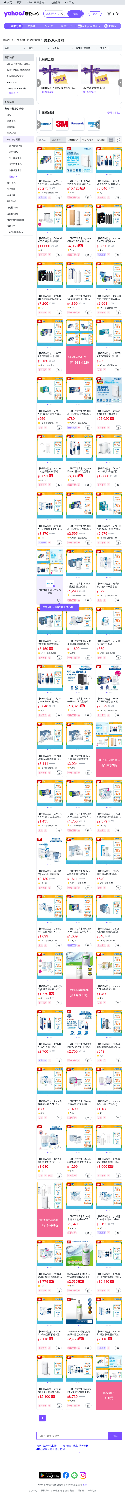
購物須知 (57, 1490)
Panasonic (12, 82)
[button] (39, 83)
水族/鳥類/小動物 (15, 232)
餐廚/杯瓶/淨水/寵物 (14, 108)
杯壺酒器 (11, 126)
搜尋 (115, 1435)
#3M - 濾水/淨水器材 (47, 1445)
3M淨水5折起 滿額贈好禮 (18, 69)
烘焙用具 (11, 195)
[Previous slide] (39, 160)
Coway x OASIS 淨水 (17, 88)
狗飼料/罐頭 (12, 207)
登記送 (49, 26)
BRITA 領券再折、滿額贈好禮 (20, 63)
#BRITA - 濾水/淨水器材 (75, 1445)
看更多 (65, 26)
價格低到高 (73, 139)
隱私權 (81, 1490)
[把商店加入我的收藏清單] (59, 601)
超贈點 (113, 26)
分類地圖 (92, 1490)
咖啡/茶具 (11, 182)
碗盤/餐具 (11, 120)
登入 (95, 13)
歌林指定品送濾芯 (15, 76)
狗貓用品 (11, 225)
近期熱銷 (101, 139)
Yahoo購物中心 (21, 14)
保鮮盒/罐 (11, 133)
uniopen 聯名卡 (91, 26)
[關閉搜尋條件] (62, 14)
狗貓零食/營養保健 (15, 219)
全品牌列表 (113, 112)
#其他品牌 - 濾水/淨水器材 (50, 1449)
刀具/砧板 (11, 201)
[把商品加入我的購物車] (59, 197)
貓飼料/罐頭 (12, 213)
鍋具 (9, 114)
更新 (85, 1484)
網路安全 (69, 1490)
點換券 (31, 26)
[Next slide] (61, 160)
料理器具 (11, 188)
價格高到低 (87, 139)
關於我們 (45, 1490)
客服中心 (33, 1490)
